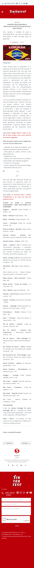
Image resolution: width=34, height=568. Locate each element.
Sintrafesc (17, 455)
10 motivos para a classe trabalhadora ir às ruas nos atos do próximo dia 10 (17, 197)
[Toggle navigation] (2, 11)
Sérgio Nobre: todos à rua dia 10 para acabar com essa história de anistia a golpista (17, 135)
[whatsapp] (25, 465)
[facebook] (8, 465)
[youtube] (21, 465)
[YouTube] (26, 3)
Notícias (17, 22)
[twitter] (13, 465)
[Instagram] (19, 3)
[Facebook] (17, 3)
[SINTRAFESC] (17, 12)
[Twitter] (24, 3)
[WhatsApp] (22, 3)
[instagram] (17, 465)
